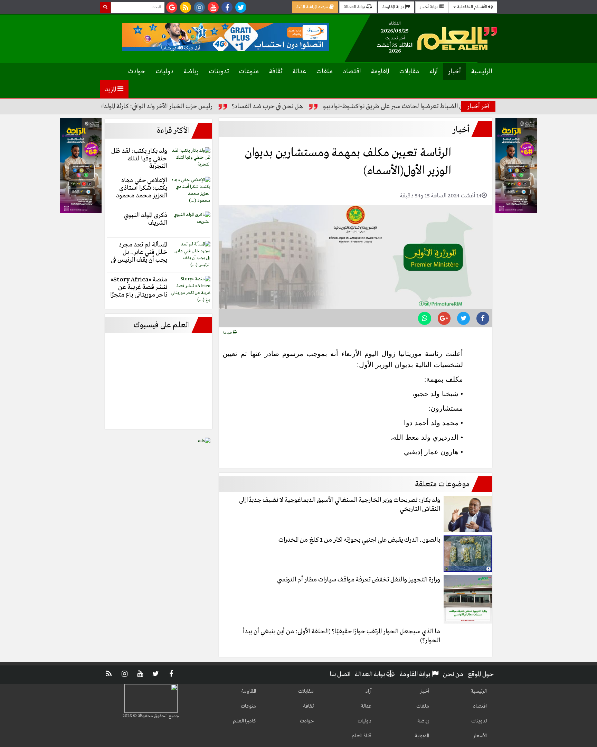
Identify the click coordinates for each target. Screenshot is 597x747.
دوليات (164, 71)
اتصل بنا (340, 674)
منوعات (249, 71)
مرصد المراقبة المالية (312, 7)
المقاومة (380, 71)
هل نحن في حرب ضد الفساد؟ (287, 106)
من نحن (453, 674)
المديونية (422, 735)
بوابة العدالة (355, 7)
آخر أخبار (478, 106)
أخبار (454, 71)
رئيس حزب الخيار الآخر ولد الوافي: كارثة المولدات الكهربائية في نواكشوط (146, 106)
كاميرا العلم (244, 721)
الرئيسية (481, 71)
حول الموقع (481, 674)
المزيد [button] (111, 89)
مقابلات (409, 71)
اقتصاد (352, 71)
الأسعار (480, 735)
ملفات (324, 71)
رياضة (191, 71)
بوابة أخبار (429, 7)
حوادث (136, 71)
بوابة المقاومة (393, 7)
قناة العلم (361, 735)
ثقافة (275, 71)
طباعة (228, 332)
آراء (433, 71)
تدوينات (219, 71)
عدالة (299, 71)
